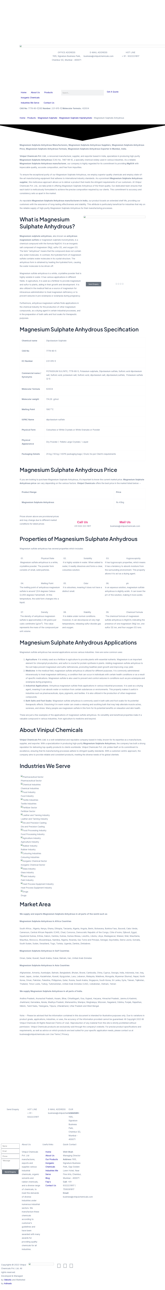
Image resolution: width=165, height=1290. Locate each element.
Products (91, 2)
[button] (116, 284)
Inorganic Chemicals (72, 8)
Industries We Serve (72, 13)
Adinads (8, 1283)
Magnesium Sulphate (47, 118)
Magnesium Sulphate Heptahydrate (75, 118)
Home (66, 2)
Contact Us (91, 13)
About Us (78, 2)
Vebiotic (8, 1280)
